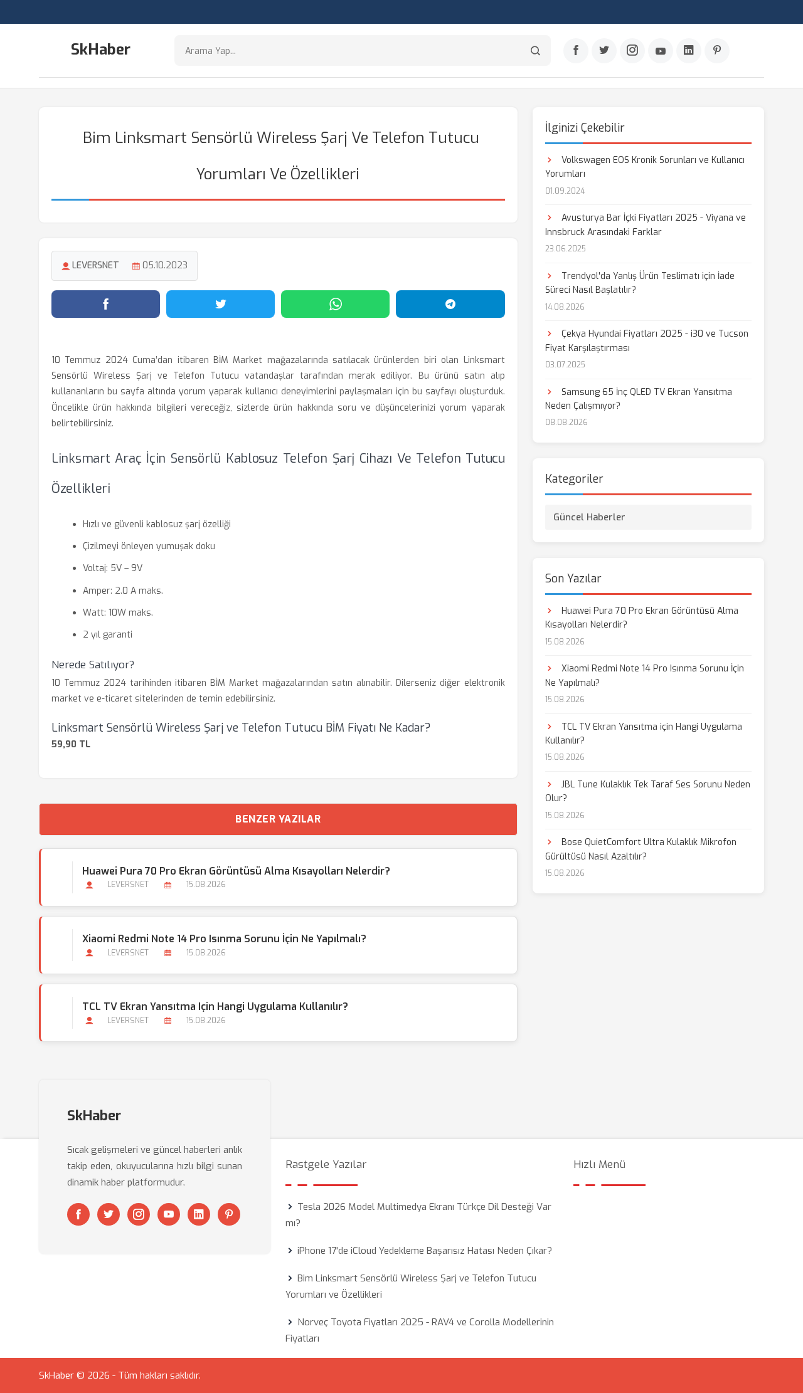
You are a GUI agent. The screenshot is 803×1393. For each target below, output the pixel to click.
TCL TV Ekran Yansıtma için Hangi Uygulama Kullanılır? (215, 1006)
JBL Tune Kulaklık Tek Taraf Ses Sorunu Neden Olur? (647, 791)
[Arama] (535, 50)
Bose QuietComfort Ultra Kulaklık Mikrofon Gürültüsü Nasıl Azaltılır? (641, 849)
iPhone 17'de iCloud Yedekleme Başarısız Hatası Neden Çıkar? (424, 1250)
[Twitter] (604, 50)
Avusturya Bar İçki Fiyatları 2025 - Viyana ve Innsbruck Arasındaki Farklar (645, 225)
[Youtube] (660, 50)
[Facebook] (575, 50)
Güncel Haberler (589, 517)
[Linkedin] (688, 50)
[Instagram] (632, 50)
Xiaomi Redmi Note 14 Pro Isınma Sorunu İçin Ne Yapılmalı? (224, 938)
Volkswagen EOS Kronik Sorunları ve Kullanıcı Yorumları (645, 167)
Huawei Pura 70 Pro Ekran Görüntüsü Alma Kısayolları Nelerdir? (236, 871)
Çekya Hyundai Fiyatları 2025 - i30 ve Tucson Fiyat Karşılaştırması (646, 341)
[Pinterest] (717, 50)
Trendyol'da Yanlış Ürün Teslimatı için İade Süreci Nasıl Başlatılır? (640, 283)
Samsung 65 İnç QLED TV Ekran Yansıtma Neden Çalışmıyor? (638, 399)
